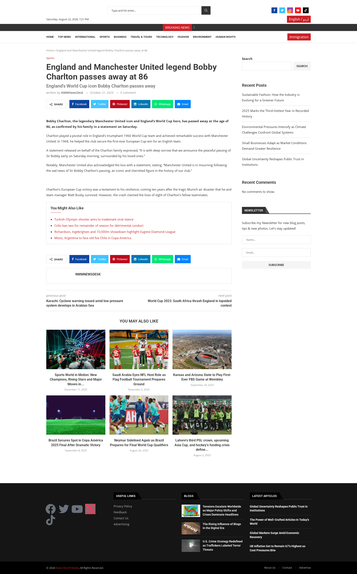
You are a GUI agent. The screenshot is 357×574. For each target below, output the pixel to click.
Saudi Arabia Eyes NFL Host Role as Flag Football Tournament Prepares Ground (139, 379)
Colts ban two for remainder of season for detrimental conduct (98, 225)
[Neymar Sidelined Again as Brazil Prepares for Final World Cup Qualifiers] (139, 415)
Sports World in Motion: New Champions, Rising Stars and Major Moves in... (76, 379)
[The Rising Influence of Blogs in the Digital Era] (191, 528)
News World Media (67, 568)
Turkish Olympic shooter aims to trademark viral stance (93, 219)
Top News (64, 36)
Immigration (299, 37)
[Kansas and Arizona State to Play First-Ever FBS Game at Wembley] (202, 349)
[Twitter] (282, 10)
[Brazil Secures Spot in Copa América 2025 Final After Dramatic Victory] (75, 415)
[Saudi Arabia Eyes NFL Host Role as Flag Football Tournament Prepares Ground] (139, 349)
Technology (165, 36)
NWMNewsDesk (72, 93)
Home (50, 36)
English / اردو (299, 19)
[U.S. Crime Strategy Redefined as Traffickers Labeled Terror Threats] (191, 546)
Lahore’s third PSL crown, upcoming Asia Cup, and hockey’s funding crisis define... (202, 445)
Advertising (121, 524)
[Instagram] (290, 10)
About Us (269, 567)
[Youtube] (298, 10)
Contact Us (121, 518)
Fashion (183, 36)
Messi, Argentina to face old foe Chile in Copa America (92, 238)
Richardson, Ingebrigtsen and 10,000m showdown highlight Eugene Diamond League (114, 232)
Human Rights (226, 36)
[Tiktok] (306, 10)
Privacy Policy (123, 506)
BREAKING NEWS (177, 27)
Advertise (305, 567)
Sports (105, 36)
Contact (287, 567)
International (85, 36)
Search (206, 10)
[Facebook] (274, 10)
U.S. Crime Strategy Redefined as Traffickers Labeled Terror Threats (223, 545)
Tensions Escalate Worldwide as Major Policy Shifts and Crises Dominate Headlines (222, 510)
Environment (202, 36)
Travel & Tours (141, 36)
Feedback (120, 512)
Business (120, 36)
